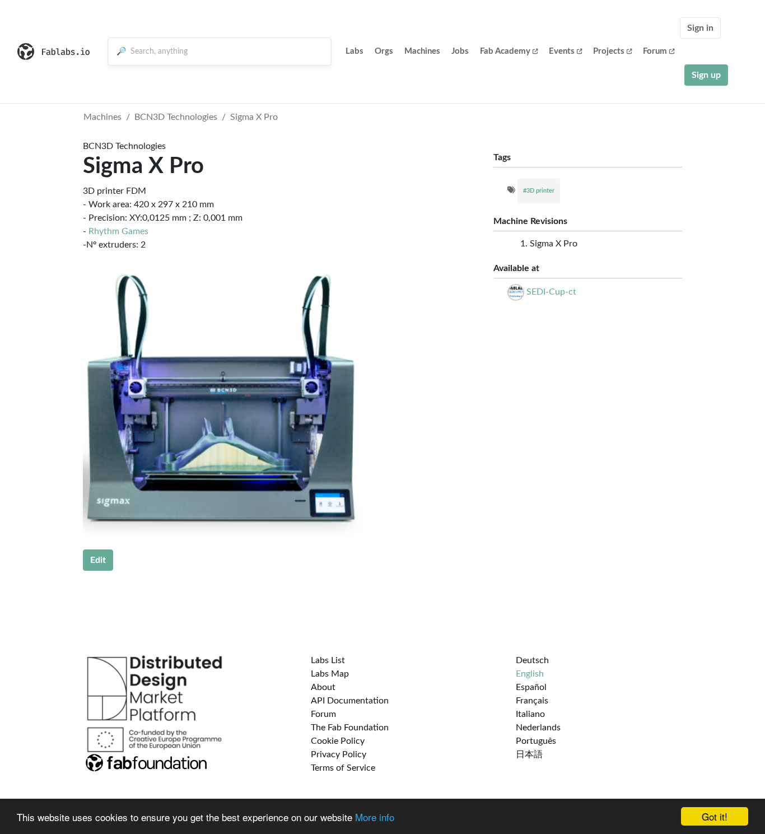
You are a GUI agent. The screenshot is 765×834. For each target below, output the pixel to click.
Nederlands (538, 727)
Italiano (530, 714)
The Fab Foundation (350, 727)
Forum (655, 51)
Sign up (706, 75)
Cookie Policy (338, 741)
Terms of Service (343, 767)
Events (562, 51)
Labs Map (330, 673)
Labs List (328, 660)
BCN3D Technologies (175, 117)
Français (532, 700)
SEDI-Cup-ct (551, 291)
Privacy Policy (338, 754)
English (530, 673)
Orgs (384, 51)
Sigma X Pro (254, 117)
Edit (98, 560)
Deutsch (532, 660)
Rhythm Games (118, 231)
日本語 (529, 754)
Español (531, 687)
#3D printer (538, 191)
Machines (422, 51)
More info (374, 817)
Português (536, 741)
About (323, 687)
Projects (608, 51)
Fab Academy (505, 51)
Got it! (714, 816)
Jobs (460, 51)
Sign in (700, 28)
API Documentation (350, 700)
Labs (354, 51)
